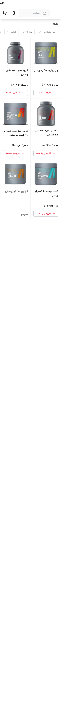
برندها (29, 31)
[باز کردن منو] (55, 13)
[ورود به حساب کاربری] (13, 13)
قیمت (13, 31)
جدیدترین (47, 31)
